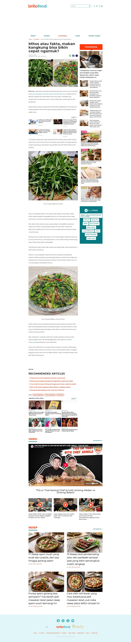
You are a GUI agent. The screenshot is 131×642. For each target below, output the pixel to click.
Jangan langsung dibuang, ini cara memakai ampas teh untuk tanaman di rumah (90, 162)
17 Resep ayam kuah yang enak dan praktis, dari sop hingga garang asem (44, 557)
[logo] (37, 6)
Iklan (35, 633)
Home (30, 39)
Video (77, 36)
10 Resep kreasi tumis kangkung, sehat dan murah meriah (47, 378)
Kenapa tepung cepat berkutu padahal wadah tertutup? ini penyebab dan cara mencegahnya (96, 84)
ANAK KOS (95, 220)
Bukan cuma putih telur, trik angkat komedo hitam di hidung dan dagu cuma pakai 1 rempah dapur (91, 200)
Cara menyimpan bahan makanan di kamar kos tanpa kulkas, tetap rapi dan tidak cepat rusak (96, 123)
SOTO (97, 231)
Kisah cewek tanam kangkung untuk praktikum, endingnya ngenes (50, 387)
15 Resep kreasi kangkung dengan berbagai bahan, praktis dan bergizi (51, 381)
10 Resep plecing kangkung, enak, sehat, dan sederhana (47, 390)
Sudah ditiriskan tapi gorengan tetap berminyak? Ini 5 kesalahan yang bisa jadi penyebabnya (95, 94)
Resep (33, 36)
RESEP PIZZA (91, 227)
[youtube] (101, 6)
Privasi (64, 633)
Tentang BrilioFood (52, 633)
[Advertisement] (65, 23)
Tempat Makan (94, 36)
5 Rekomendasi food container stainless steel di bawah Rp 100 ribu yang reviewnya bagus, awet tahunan (96, 114)
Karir (87, 633)
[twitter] (99, 6)
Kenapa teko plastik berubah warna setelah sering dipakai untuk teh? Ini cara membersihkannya (96, 104)
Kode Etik (80, 633)
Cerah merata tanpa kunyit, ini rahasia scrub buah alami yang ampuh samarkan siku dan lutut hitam (90, 181)
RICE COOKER (94, 223)
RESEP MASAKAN (91, 234)
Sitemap (94, 633)
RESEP (86, 223)
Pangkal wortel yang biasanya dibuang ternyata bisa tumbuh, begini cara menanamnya (89, 144)
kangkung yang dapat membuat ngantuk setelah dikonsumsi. (48, 94)
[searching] (89, 6)
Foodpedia (62, 36)
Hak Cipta (71, 633)
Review (47, 36)
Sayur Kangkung (38, 395)
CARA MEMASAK (88, 231)
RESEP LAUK (91, 238)
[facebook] (94, 6)
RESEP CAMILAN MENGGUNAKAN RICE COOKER (91, 215)
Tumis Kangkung (50, 395)
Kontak (41, 633)
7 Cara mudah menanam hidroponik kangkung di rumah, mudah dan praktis (53, 384)
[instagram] (96, 6)
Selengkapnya (97, 440)
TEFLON (86, 220)
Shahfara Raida (32, 55)
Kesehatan (60, 395)
